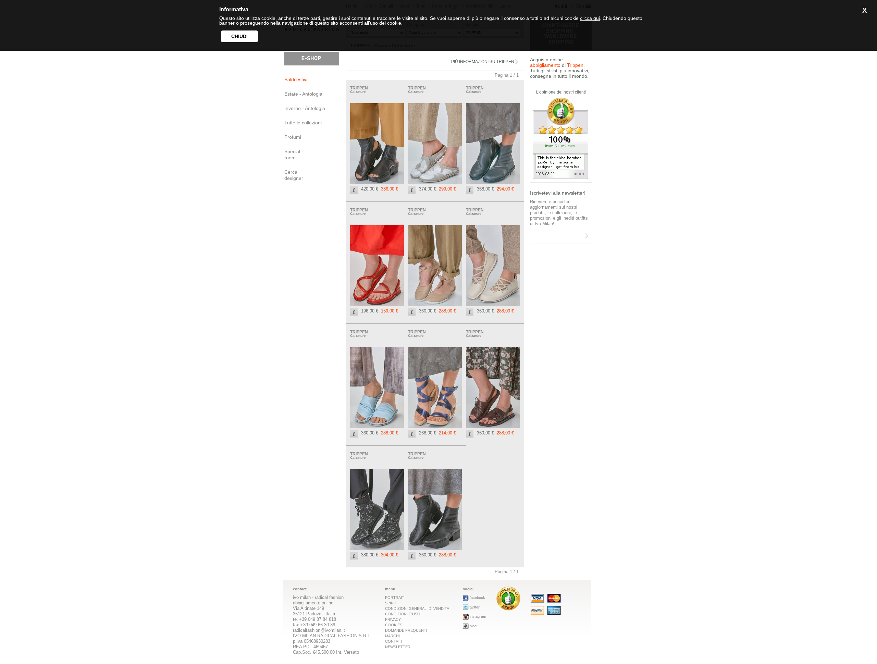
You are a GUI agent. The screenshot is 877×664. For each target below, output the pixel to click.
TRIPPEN (359, 88)
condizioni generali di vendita (417, 608)
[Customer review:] (508, 609)
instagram (478, 616)
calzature (358, 92)
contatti (394, 641)
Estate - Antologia (303, 94)
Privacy (393, 619)
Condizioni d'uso (402, 614)
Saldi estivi (295, 79)
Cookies (393, 625)
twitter (475, 607)
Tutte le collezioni (303, 122)
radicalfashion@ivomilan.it (319, 630)
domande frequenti (406, 630)
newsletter (397, 647)
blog (473, 626)
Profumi (292, 137)
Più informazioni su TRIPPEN (482, 61)
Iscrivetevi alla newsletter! (557, 193)
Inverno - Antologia (304, 108)
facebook (477, 597)
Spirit (391, 603)
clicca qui (590, 18)
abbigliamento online (313, 602)
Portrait (394, 597)
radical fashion (329, 597)
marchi (392, 636)
